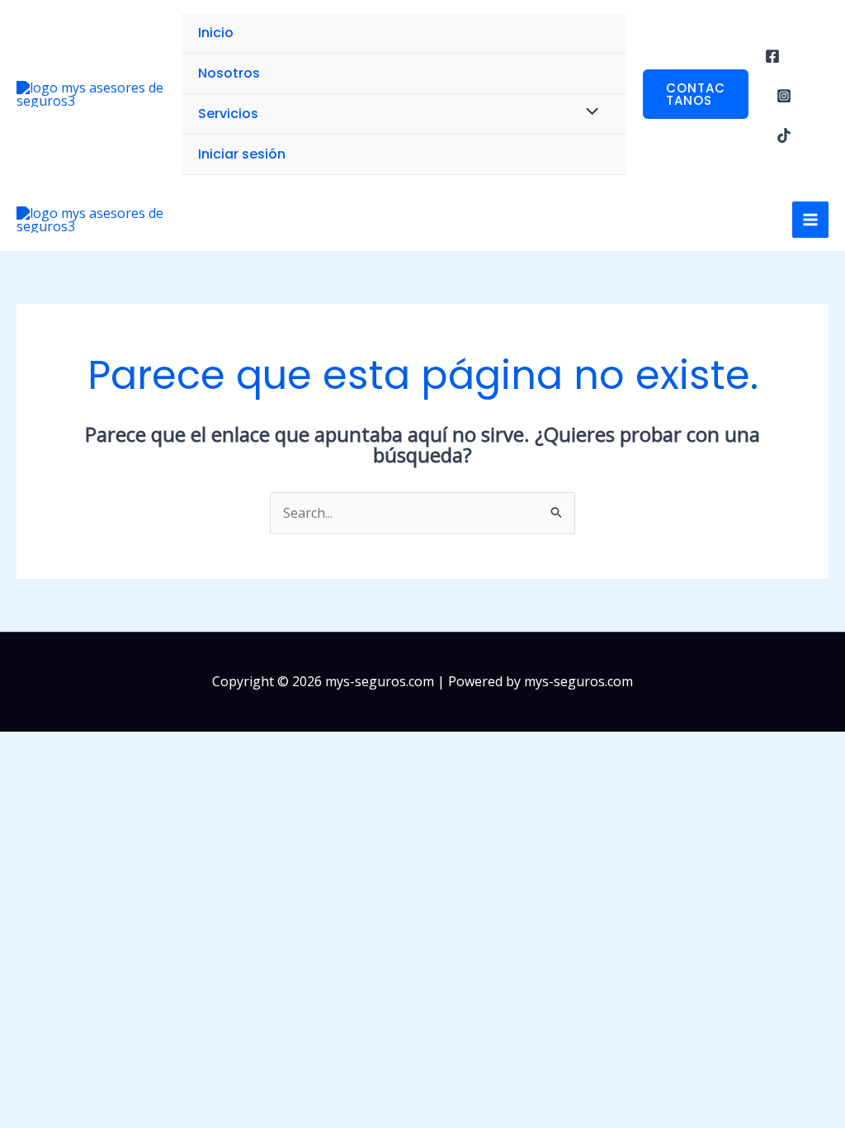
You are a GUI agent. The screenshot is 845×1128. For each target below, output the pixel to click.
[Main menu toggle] (810, 219)
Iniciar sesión (242, 154)
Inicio (216, 32)
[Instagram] (784, 95)
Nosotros (229, 73)
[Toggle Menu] (587, 113)
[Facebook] (772, 56)
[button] (695, 94)
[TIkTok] (784, 135)
